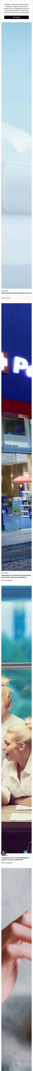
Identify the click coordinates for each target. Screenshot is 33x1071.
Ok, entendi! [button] (16, 17)
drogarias (4, 291)
